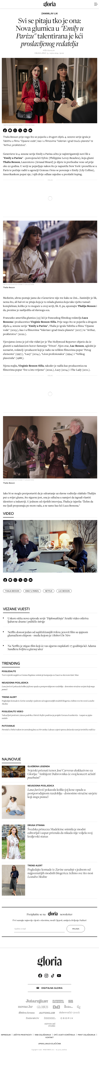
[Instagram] (46, 975)
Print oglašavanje (86, 1034)
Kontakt (50, 1037)
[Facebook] (40, 976)
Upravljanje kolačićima (49, 1043)
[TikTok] (53, 975)
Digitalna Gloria (51, 988)
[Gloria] (49, 4)
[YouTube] (59, 975)
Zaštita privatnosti (23, 1034)
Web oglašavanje (43, 1034)
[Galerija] (49, 91)
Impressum (6, 1034)
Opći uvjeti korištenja (64, 1034)
